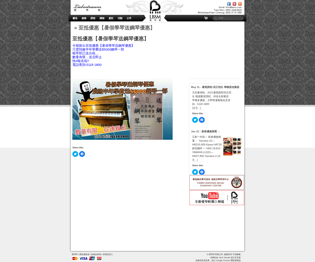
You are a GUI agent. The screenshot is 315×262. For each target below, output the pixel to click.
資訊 (111, 18)
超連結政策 (96, 254)
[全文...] (196, 107)
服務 (84, 18)
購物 (102, 18)
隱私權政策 (84, 254)
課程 (93, 18)
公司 (129, 18)
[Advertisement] (216, 55)
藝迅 (75, 18)
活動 (120, 18)
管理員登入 (108, 254)
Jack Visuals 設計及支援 (230, 257)
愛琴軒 (75, 254)
